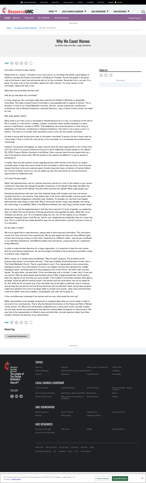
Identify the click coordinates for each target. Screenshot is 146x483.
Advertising (62, 451)
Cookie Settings (85, 451)
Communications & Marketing (45, 393)
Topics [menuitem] (51, 11)
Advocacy (38, 367)
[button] (143, 12)
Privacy (70, 451)
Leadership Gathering (94, 415)
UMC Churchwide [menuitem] (98, 11)
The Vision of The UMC (43, 429)
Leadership (116, 370)
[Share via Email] (31, 63)
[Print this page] (26, 63)
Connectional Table (118, 412)
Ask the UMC (63, 447)
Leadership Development (17, 336)
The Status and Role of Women (25, 28)
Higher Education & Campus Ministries (74, 370)
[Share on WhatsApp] (21, 63)
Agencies (38, 415)
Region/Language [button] (30, 2)
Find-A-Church (68, 2)
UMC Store (44, 2)
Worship (115, 396)
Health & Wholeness (42, 370)
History (89, 370)
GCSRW (7, 18)
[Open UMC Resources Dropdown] (128, 11)
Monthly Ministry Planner (43, 396)
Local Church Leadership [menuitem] (72, 11)
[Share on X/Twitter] (16, 63)
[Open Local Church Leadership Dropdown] (85, 11)
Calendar (90, 2)
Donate (80, 2)
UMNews (110, 2)
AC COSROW (43, 17)
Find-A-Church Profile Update (45, 432)
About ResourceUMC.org (43, 451)
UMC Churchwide (45, 407)
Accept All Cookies (120, 478)
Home (9, 28)
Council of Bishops (67, 412)
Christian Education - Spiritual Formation (122, 389)
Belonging (64, 367)
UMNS (92, 447)
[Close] (142, 477)
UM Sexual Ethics (61, 17)
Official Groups (66, 415)
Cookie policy (16, 479)
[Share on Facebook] (11, 63)
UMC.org (101, 2)
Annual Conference (93, 388)
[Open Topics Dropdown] (56, 11)
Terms (76, 451)
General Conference (41, 412)
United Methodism (93, 374)
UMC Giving (65, 429)
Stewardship (65, 374)
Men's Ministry (91, 393)
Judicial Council (92, 412)
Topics (39, 362)
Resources (29, 17)
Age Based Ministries (68, 388)
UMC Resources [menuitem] (120, 11)
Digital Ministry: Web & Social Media (73, 393)
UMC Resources (44, 424)
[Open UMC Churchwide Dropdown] (107, 11)
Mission (114, 393)
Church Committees (41, 388)
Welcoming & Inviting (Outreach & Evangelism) (72, 397)
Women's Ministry (92, 396)
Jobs (54, 451)
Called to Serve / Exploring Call (97, 367)
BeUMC (89, 429)
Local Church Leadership (49, 382)
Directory (55, 2)
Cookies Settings (102, 478)
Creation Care (116, 367)
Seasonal (38, 374)
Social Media (116, 374)
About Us (16, 17)
